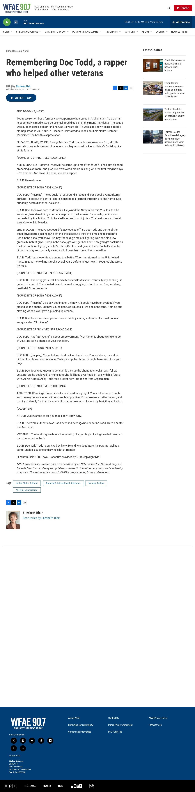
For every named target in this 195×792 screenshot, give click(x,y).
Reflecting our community (80, 725)
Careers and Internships (79, 732)
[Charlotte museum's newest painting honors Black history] (153, 65)
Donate (184, 8)
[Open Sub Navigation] (12, 32)
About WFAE (74, 718)
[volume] (16, 22)
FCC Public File (115, 732)
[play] (6, 22)
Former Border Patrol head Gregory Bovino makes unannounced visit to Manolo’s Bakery (175, 139)
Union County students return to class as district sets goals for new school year (175, 90)
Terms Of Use (155, 725)
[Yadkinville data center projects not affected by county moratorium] (153, 114)
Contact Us (113, 718)
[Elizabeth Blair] (13, 520)
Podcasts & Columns (85, 32)
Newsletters (179, 32)
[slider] (20, 22)
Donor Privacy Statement (120, 725)
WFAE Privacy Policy (158, 718)
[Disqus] (97, 587)
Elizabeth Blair (23, 86)
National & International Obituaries (63, 483)
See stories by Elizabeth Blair (41, 518)
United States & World (17, 50)
